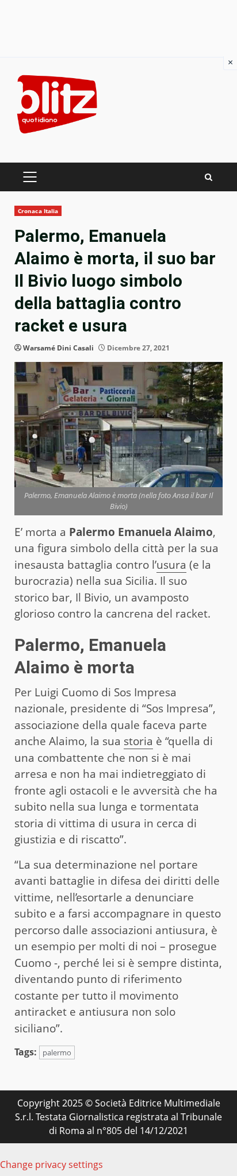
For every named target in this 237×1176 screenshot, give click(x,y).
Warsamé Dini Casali (58, 348)
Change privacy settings (51, 1164)
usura (171, 564)
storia (138, 741)
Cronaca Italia (38, 211)
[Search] (208, 177)
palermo (57, 1052)
